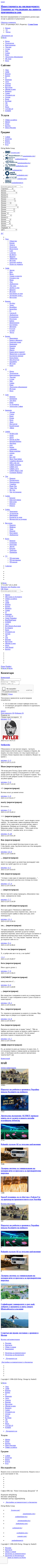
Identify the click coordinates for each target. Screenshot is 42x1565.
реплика (4, 719)
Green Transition (11, 618)
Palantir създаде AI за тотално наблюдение (21, 1144)
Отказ (6, 589)
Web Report (9, 647)
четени (3, 1068)
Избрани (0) (19, 713)
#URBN (8, 111)
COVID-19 (9, 109)
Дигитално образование (14, 57)
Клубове (8, 101)
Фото (7, 61)
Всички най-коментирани (10, 1339)
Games (7, 93)
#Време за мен (10, 89)
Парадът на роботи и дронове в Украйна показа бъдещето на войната (20, 1090)
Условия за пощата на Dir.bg (15, 1557)
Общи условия (10, 1347)
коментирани (11, 1068)
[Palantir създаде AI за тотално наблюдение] (14, 1139)
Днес (7, 601)
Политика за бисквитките (14, 1355)
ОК (2, 589)
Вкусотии (8, 87)
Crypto (7, 49)
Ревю (7, 55)
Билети (7, 126)
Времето (8, 91)
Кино (7, 99)
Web (6, 51)
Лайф (7, 602)
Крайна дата (15, 587)
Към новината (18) (8, 713)
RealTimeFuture (10, 620)
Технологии (9, 43)
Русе (7, 144)
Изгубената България (13, 626)
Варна (7, 141)
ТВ (6, 103)
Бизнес (7, 606)
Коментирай (5, 677)
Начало (7, 28)
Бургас (7, 143)
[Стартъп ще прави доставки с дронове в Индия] (14, 1327)
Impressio (8, 614)
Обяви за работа (11, 120)
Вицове (8, 85)
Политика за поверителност (15, 1353)
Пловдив (8, 139)
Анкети (8, 83)
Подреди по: (5, 715)
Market (7, 122)
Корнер (8, 604)
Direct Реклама (10, 128)
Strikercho (5, 745)
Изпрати (4, 694)
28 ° (2, 233)
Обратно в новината (8, 22)
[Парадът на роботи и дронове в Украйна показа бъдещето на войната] (14, 1084)
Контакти (8, 1345)
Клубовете (9, 628)
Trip (6, 105)
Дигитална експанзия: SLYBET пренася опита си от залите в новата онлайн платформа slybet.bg (19, 1118)
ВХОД (3, 711)
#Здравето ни (10, 95)
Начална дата (6, 587)
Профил (8, 666)
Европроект (9, 1349)
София (7, 137)
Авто (7, 81)
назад (3, 2)
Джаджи (8, 47)
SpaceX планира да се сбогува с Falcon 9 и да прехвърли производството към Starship (21, 1198)
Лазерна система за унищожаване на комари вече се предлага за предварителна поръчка (21, 1170)
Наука (8, 32)
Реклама (8, 1343)
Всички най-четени (8, 1204)
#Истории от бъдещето (13, 597)
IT (7, 30)
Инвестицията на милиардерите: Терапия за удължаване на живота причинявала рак (21, 9)
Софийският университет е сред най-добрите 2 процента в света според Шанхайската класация (18, 1306)
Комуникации (10, 45)
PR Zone (8, 59)
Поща (7, 124)
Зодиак (7, 97)
